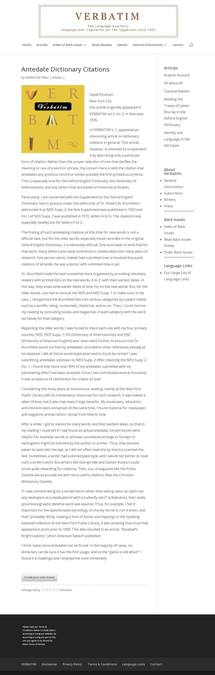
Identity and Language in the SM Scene (177, 139)
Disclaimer (49, 664)
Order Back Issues (178, 252)
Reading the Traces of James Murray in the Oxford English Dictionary (176, 112)
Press (168, 206)
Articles (42, 45)
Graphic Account (177, 75)
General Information (148, 45)
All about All (173, 83)
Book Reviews (102, 45)
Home (26, 45)
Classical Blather (177, 91)
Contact (156, 664)
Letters (178, 45)
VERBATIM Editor (37, 77)
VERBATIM (28, 664)
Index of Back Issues (68, 45)
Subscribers (173, 193)
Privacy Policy (72, 664)
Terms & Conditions (102, 664)
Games (122, 45)
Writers (170, 199)
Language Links (133, 664)
